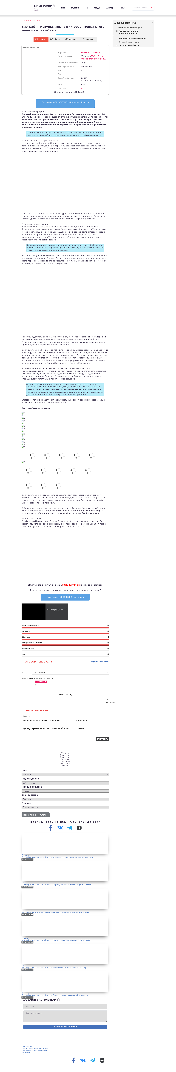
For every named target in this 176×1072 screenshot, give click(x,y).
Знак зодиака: (30, 795)
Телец (101, 56)
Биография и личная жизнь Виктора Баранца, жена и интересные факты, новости (57, 885)
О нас (24, 1055)
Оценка (89, 39)
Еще (123, 8)
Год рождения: (31, 778)
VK (82, 88)
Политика (26, 855)
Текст (42, 39)
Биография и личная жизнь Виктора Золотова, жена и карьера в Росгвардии (55, 995)
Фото (57, 39)
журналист (86, 52)
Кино (62, 8)
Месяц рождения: (32, 787)
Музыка (75, 8)
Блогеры (110, 8)
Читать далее (27, 859)
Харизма (55, 720)
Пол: (24, 770)
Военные (25, 993)
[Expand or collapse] (151, 23)
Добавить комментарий (65, 1027)
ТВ (86, 8)
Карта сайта (27, 1047)
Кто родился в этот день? (93, 59)
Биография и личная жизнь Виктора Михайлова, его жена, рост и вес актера (54, 968)
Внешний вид (60, 728)
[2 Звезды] (48, 92)
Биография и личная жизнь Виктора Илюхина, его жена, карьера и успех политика (57, 857)
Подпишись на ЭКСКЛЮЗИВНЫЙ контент (65, 597)
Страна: (26, 803)
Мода (97, 8)
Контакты (26, 1053)
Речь (81, 728)
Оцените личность (100, 662)
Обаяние (81, 720)
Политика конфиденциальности (35, 1049)
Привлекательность (35, 720)
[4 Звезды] (51, 92)
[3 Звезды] (50, 92)
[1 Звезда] (47, 92)
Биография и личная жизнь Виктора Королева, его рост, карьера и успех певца (56, 940)
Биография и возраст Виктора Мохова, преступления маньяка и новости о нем (56, 912)
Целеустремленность (36, 728)
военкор (96, 52)
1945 (93, 56)
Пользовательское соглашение (35, 1051)
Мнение (73, 39)
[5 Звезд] (53, 92)
